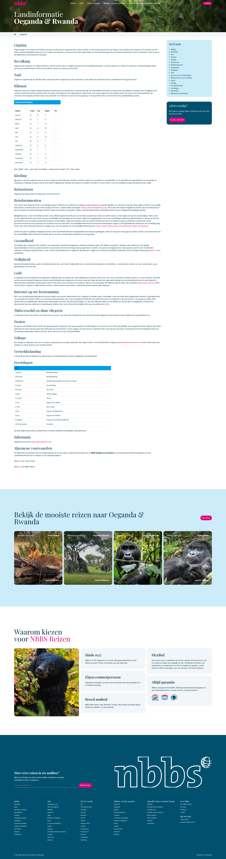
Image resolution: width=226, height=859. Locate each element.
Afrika (73, 3)
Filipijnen (50, 809)
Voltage (173, 83)
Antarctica (117, 804)
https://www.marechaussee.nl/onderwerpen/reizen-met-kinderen (122, 226)
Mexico (116, 823)
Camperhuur (18, 834)
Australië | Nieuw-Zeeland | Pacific (144, 3)
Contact (207, 3)
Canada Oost (85, 831)
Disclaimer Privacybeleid (204, 855)
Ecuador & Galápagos (120, 820)
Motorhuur (84, 840)
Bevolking (174, 52)
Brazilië (116, 809)
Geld (172, 73)
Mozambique (18, 812)
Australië (149, 804)
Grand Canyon (184, 819)
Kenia (16, 807)
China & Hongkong (53, 807)
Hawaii (83, 820)
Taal (172, 55)
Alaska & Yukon (85, 823)
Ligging (173, 49)
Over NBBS (184, 801)
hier (18, 461)
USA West (84, 809)
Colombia (117, 815)
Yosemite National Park (187, 822)
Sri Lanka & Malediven (54, 823)
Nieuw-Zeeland (151, 815)
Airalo (107, 304)
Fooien (173, 80)
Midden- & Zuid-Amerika (114, 3)
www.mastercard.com (146, 283)
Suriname (117, 831)
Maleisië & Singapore (53, 818)
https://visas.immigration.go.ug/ (94, 208)
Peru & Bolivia (118, 829)
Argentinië (117, 807)
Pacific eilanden (152, 818)
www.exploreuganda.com (41, 442)
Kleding (173, 60)
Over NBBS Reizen (186, 804)
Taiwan (49, 826)
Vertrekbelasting (177, 86)
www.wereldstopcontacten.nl (129, 342)
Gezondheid (175, 68)
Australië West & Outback (155, 807)
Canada (83, 826)
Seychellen (17, 820)
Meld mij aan (85, 785)
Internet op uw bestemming (181, 75)
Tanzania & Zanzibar (20, 823)
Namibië (16, 815)
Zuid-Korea (50, 837)
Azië (81, 3)
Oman (49, 820)
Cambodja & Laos (52, 804)
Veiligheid (174, 70)
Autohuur (17, 831)
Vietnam (49, 834)
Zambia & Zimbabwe (20, 826)
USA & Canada (93, 3)
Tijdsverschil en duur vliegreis (181, 78)
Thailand (50, 829)
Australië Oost (151, 809)
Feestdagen (175, 88)
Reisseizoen (175, 62)
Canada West (85, 829)
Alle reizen (206, 518)
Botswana (17, 804)
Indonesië (50, 812)
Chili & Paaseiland (119, 812)
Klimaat (173, 57)
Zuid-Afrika (17, 829)
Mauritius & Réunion (20, 809)
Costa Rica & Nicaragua (121, 818)
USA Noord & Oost (86, 807)
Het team (183, 807)
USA (82, 804)
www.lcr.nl (154, 250)
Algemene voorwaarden (179, 93)
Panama (116, 826)
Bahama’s (84, 815)
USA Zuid (83, 812)
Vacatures (183, 809)
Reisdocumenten (177, 65)
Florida (83, 818)
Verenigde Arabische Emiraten (56, 831)
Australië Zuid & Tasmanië (155, 812)
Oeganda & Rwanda (20, 818)
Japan (49, 815)
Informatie (174, 91)
